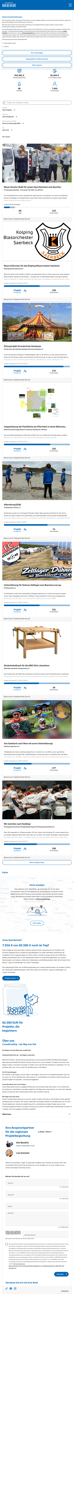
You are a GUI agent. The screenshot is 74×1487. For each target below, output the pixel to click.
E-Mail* (10, 1206)
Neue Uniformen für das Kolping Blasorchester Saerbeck (32, 265)
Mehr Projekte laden (37, 862)
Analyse (6, 46)
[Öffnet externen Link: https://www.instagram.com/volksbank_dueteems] (15, 1288)
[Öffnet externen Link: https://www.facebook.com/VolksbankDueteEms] (11, 1288)
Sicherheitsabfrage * (30, 1235)
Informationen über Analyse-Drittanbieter (13, 39)
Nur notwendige (37, 53)
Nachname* (11, 1195)
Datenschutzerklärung (28, 33)
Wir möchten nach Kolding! (17, 824)
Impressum (65, 1291)
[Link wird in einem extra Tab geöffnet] (9, 6)
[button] (70, 5)
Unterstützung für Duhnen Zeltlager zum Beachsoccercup (32, 585)
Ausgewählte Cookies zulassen (37, 59)
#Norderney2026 (12, 504)
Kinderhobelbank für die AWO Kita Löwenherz (27, 665)
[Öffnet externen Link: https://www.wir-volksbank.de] (6, 1288)
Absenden (60, 1274)
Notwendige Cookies (10, 43)
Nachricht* (11, 1213)
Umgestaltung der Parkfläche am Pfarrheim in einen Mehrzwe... (35, 426)
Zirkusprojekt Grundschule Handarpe (22, 346)
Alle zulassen (37, 65)
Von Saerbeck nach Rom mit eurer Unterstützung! (28, 743)
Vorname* (10, 1183)
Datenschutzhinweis (43, 899)
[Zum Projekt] (37, 163)
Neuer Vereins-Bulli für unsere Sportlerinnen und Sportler (32, 187)
